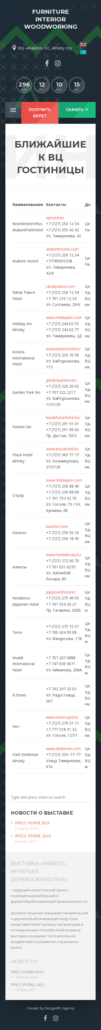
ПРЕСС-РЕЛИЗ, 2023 (33, 835)
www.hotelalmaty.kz (63, 554)
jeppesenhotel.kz (60, 592)
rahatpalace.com (60, 286)
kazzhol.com (57, 526)
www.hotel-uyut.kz (62, 717)
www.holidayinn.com (64, 317)
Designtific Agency (59, 1008)
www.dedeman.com (63, 748)
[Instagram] (58, 63)
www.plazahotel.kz (62, 448)
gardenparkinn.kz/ (61, 380)
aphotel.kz (55, 217)
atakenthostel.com (62, 249)
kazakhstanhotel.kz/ (63, 417)
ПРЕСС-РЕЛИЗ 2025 (32, 822)
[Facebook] (46, 63)
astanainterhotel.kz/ (63, 348)
